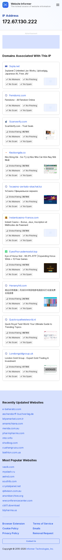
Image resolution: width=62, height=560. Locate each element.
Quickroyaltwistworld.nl (22, 319)
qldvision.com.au (11, 490)
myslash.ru (8, 471)
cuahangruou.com (12, 447)
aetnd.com (8, 476)
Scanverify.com (18, 121)
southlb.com (9, 481)
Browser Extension (13, 523)
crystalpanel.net (11, 486)
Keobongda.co (17, 152)
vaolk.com (8, 466)
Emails (36, 528)
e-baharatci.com (11, 409)
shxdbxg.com (10, 442)
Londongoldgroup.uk (21, 353)
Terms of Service (43, 523)
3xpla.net (14, 66)
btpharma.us (9, 510)
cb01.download (11, 505)
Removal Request (43, 533)
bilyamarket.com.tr (13, 418)
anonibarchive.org (12, 495)
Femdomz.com (17, 95)
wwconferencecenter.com (17, 500)
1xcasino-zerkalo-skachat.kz (25, 186)
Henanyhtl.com (18, 285)
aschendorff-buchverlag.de (18, 413)
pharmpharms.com (13, 433)
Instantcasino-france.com (24, 217)
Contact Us (31, 541)
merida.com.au (10, 428)
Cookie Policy (10, 528)
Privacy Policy (10, 533)
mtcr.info (7, 437)
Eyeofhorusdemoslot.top (23, 251)
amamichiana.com (12, 423)
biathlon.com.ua (11, 452)
